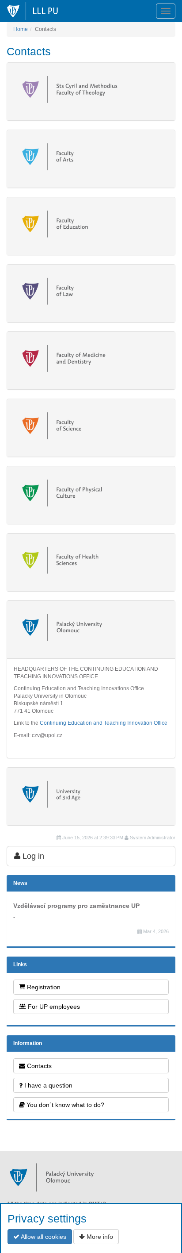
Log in (32, 856)
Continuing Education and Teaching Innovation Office (103, 723)
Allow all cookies (42, 1236)
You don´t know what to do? (64, 1104)
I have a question (47, 1085)
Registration (43, 987)
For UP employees (53, 1006)
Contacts (38, 1065)
